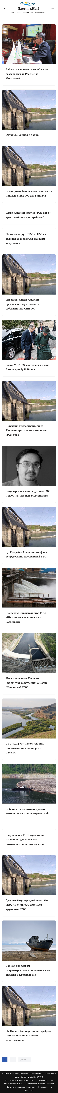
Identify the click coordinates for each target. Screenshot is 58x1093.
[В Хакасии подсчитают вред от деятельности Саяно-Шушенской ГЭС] (29, 784)
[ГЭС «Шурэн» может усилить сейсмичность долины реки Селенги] (29, 719)
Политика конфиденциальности (39, 1083)
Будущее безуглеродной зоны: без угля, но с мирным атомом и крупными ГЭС (27, 904)
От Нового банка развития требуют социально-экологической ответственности (28, 1035)
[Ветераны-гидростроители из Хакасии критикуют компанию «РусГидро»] (29, 401)
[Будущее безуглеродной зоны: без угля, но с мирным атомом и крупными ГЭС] (29, 875)
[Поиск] (5, 8)
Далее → (25, 1059)
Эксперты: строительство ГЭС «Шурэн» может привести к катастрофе (26, 617)
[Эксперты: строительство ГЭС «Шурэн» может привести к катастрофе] (29, 588)
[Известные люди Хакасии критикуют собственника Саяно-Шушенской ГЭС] (29, 653)
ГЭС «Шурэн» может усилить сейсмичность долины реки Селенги (25, 747)
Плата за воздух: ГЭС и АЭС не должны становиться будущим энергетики (26, 238)
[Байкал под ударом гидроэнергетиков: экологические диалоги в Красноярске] (29, 941)
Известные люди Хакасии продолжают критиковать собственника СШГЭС (22, 303)
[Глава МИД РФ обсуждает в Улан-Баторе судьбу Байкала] (29, 340)
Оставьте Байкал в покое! (22, 135)
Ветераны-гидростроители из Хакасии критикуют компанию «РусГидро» (26, 430)
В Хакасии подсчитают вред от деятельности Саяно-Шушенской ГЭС (27, 813)
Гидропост (31, 1086)
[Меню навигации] (52, 8)
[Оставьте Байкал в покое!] (29, 110)
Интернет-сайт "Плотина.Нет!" (29, 1073)
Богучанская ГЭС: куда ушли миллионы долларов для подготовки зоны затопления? (25, 839)
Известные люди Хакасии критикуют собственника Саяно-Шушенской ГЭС (27, 682)
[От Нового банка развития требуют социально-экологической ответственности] (29, 1006)
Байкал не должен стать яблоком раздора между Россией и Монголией (27, 73)
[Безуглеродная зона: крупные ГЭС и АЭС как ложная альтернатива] (29, 466)
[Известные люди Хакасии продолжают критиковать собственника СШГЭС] (29, 274)
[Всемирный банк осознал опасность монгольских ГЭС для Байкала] (29, 166)
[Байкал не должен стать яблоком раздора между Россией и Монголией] (29, 44)
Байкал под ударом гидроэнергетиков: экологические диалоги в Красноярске (28, 970)
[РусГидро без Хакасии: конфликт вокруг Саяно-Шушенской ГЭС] (29, 527)
